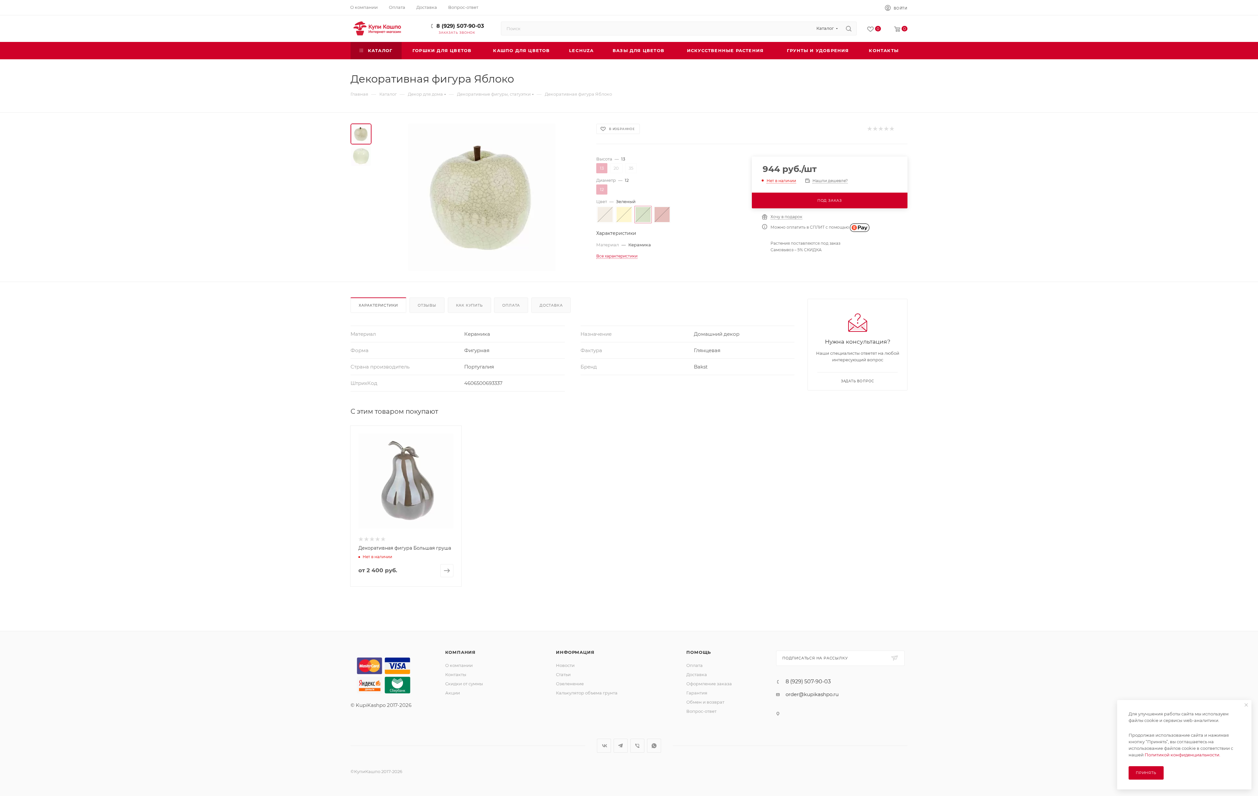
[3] (880, 129)
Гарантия (696, 692)
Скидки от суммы (464, 683)
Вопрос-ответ (701, 711)
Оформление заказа (709, 683)
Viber (637, 746)
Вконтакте (604, 746)
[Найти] (849, 28)
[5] (891, 129)
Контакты (455, 674)
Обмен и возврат (705, 702)
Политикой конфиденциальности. (1182, 754)
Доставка (551, 305)
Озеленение (570, 683)
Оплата (511, 305)
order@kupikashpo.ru (812, 694)
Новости (565, 665)
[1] (869, 129)
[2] (875, 129)
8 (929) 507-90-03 (460, 26)
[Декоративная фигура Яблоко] (482, 197)
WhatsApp (654, 746)
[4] (886, 129)
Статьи (563, 674)
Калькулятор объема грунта (587, 692)
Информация (575, 652)
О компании (459, 665)
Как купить (469, 305)
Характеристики (378, 305)
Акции (452, 692)
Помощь (698, 652)
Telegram (621, 746)
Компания (460, 652)
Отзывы (427, 305)
